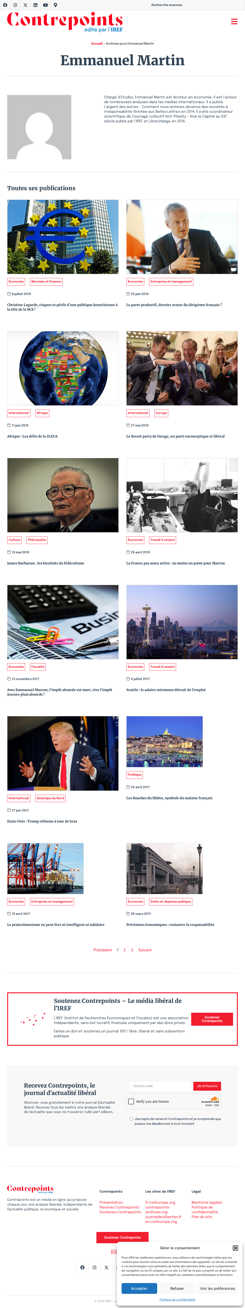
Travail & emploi (162, 540)
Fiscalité (37, 667)
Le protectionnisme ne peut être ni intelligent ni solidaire (56, 925)
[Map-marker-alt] (55, 5)
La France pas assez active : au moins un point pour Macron (175, 563)
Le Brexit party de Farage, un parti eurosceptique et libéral (175, 436)
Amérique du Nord (50, 798)
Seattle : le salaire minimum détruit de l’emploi (166, 690)
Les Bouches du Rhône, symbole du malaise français (169, 798)
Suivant (144, 949)
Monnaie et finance (46, 281)
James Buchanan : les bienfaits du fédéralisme (45, 563)
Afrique (42, 413)
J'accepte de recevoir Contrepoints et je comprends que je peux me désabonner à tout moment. (178, 1121)
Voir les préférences (217, 1288)
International (19, 413)
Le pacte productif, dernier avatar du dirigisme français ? (174, 305)
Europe (161, 413)
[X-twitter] (25, 5)
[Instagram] (15, 5)
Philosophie (37, 540)
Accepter (139, 1288)
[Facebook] (5, 5)
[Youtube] (45, 5)
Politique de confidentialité (177, 1299)
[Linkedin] (35, 5)
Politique (134, 774)
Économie (16, 281)
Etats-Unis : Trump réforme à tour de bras (42, 821)
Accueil (97, 43)
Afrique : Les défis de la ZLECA (32, 436)
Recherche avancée (166, 5)
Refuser (177, 1288)
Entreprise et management (171, 281)
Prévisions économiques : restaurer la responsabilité (170, 925)
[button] (235, 1248)
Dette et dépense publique (170, 901)
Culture (14, 540)
